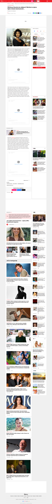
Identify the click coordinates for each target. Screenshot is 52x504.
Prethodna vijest (11, 180)
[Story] (2, 1)
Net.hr (7, 241)
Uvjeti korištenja (27, 499)
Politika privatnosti (31, 499)
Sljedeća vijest (26, 180)
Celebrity (12, 3)
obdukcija (13, 137)
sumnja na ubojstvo (10, 185)
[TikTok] (40, 31)
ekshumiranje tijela (21, 183)
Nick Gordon (15, 183)
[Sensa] (25, 497)
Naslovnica (8, 3)
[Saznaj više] (45, 97)
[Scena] (27, 497)
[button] (29, 13)
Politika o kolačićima (21, 499)
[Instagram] (37, 31)
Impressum (17, 499)
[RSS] (44, 31)
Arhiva (35, 499)
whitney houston (9, 183)
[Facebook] (34, 31)
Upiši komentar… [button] (11, 224)
